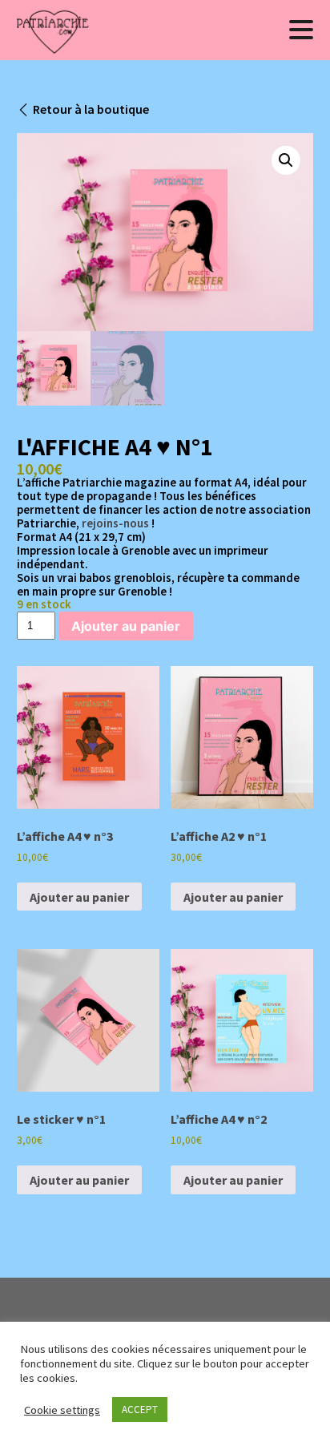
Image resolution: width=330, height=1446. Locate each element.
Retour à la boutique (91, 109)
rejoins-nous (115, 523)
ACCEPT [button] (140, 1409)
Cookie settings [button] (62, 1410)
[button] (286, 160)
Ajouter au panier (125, 626)
